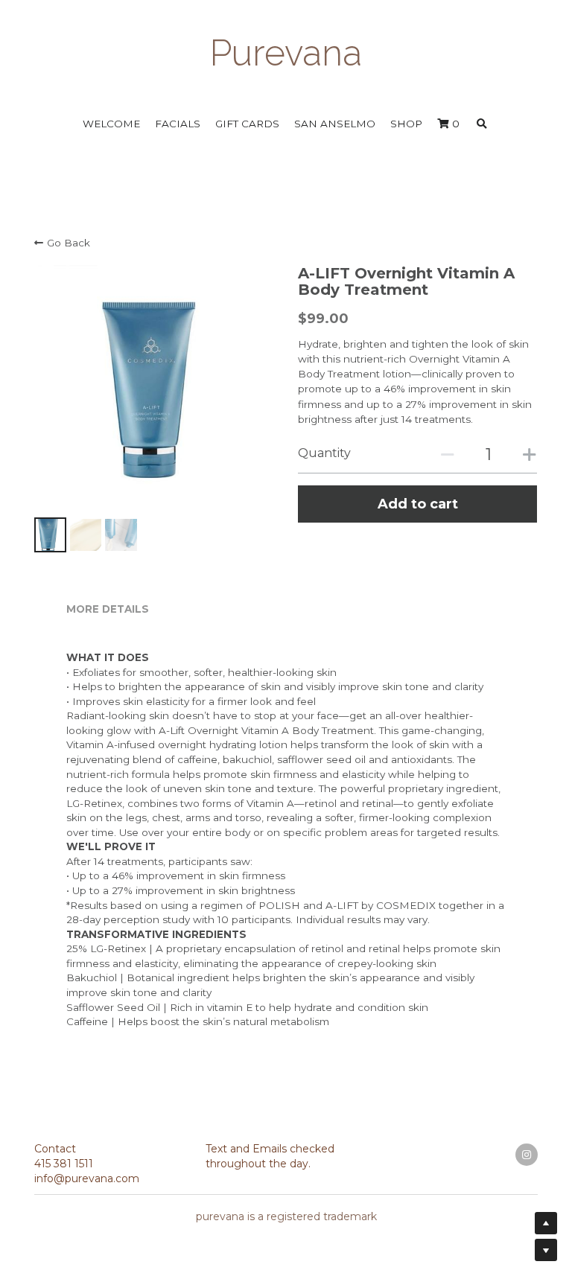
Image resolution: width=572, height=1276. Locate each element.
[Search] (481, 117)
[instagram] (526, 1146)
